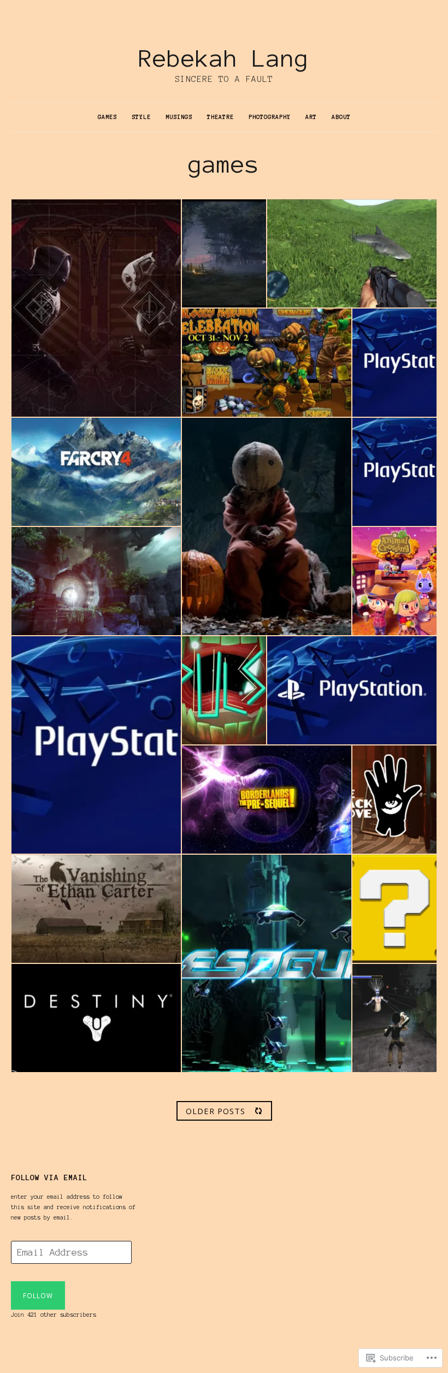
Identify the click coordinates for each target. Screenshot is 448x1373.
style (141, 117)
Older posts (215, 1110)
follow (38, 1295)
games (107, 117)
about (341, 117)
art (311, 117)
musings (179, 117)
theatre (220, 117)
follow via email (49, 1178)
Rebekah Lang (224, 58)
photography (270, 117)
